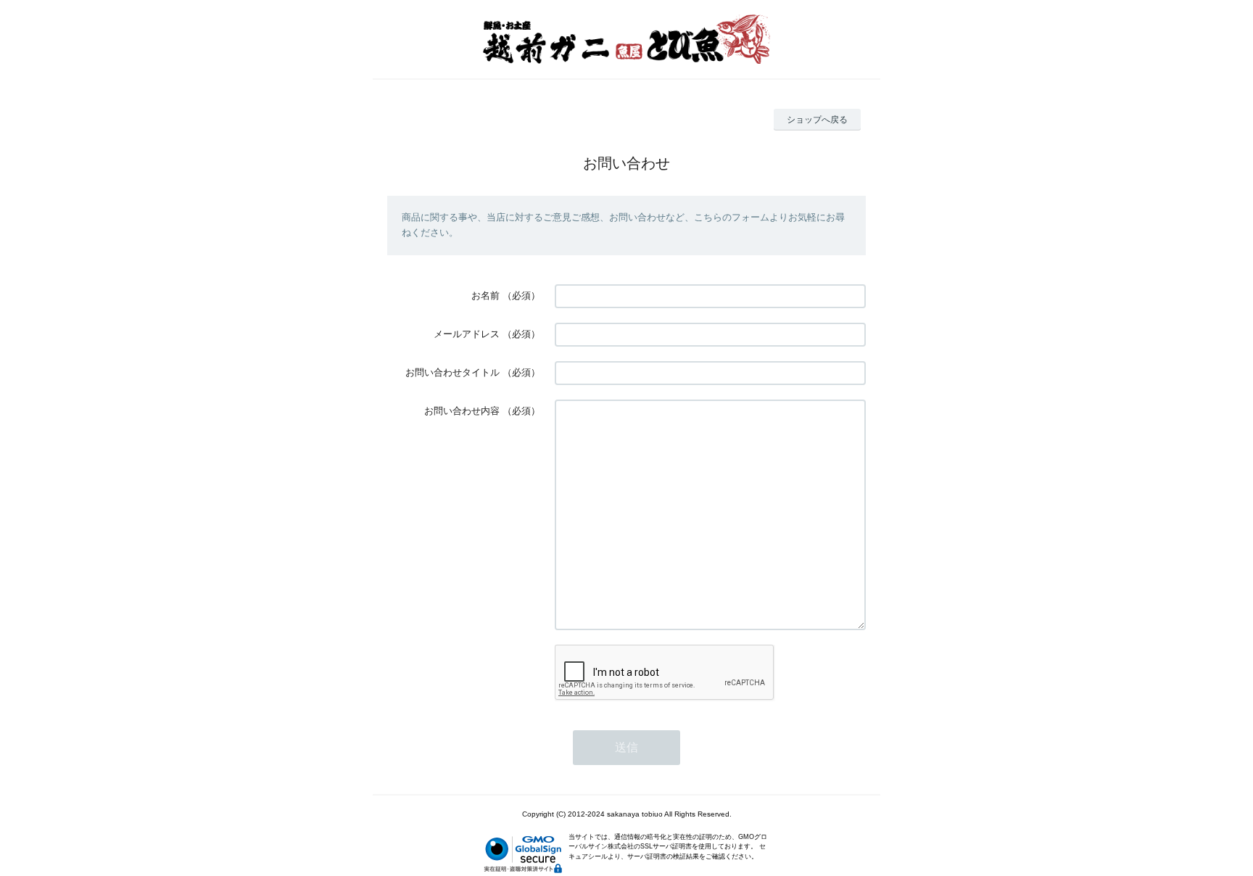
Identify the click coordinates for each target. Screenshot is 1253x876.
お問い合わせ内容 (462, 410)
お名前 (485, 295)
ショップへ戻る (817, 120)
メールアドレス (467, 333)
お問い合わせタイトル (452, 372)
